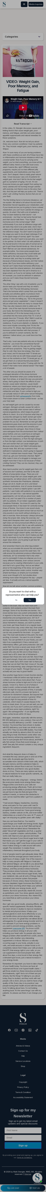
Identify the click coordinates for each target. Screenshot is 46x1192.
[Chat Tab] (23, 596)
